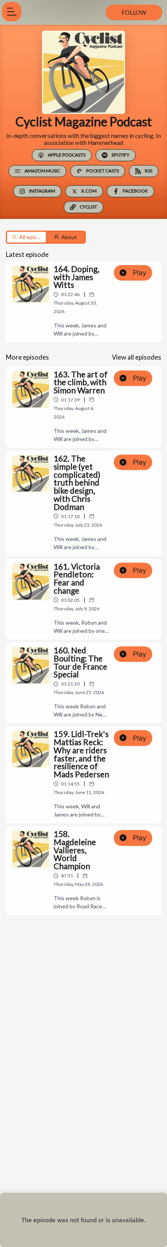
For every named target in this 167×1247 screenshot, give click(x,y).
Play (139, 273)
